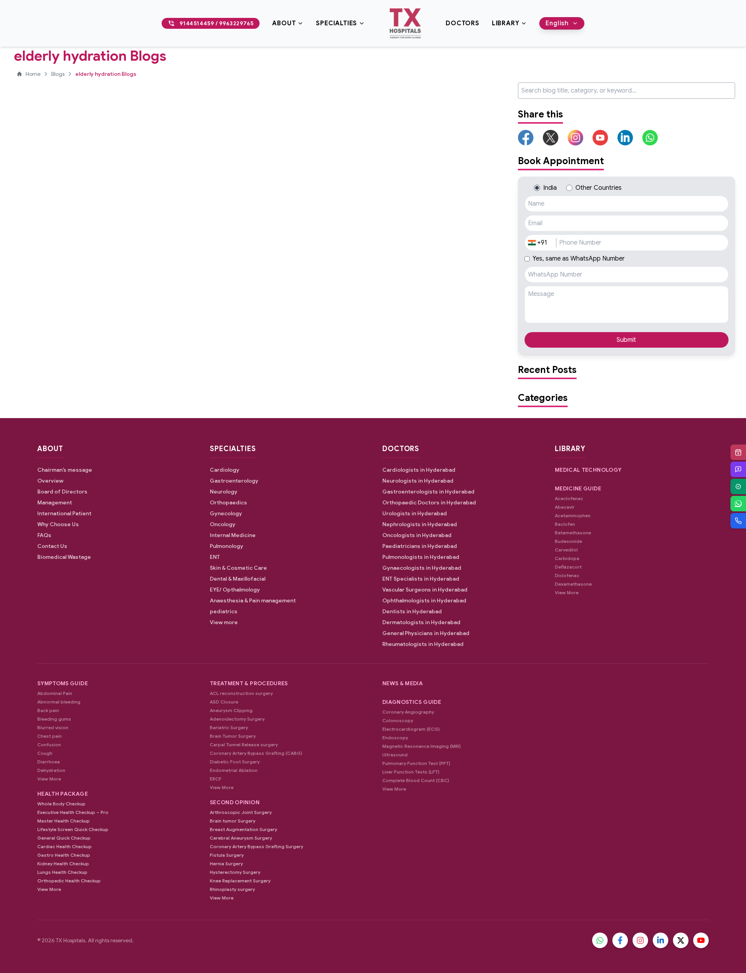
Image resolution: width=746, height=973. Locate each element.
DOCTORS (462, 23)
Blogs (57, 73)
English (557, 23)
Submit (626, 340)
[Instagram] (640, 940)
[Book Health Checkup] (738, 486)
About (284, 23)
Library (505, 23)
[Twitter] (680, 940)
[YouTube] (701, 940)
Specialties (336, 23)
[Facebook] (620, 940)
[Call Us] (738, 520)
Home (33, 73)
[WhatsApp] (738, 503)
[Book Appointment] (738, 452)
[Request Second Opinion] (738, 469)
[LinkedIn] (660, 940)
